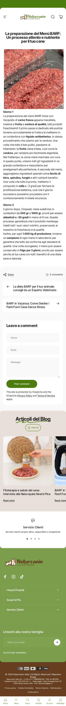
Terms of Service (46, 395)
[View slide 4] (39, 539)
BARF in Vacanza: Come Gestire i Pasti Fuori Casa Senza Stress (27, 305)
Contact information (25, 688)
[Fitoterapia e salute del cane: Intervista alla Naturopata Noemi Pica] (27, 460)
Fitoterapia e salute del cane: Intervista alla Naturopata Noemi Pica (26, 492)
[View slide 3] (35, 539)
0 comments (56, 274)
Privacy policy (10, 688)
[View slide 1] (27, 539)
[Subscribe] (57, 642)
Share (11, 274)
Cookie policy (33, 692)
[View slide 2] (31, 539)
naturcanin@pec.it (45, 683)
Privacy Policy (24, 395)
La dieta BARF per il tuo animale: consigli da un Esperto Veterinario (35, 288)
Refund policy (55, 688)
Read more (9, 500)
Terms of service (42, 688)
